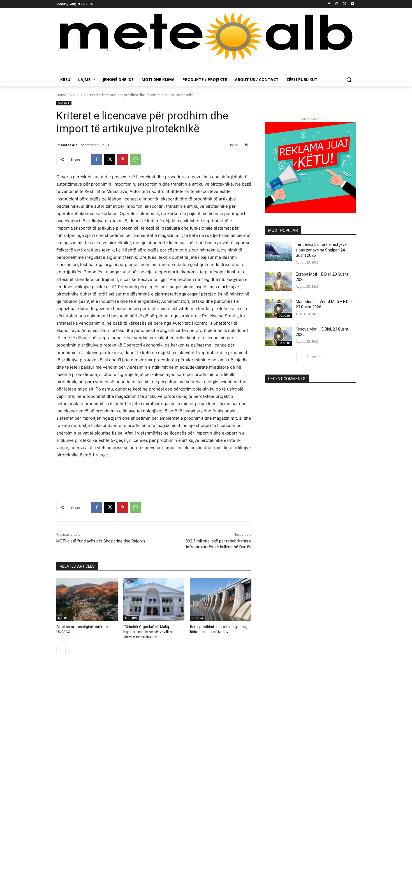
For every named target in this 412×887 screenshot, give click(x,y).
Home (61, 95)
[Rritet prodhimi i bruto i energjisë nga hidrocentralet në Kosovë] (220, 599)
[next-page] (68, 650)
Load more (308, 356)
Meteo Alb (69, 145)
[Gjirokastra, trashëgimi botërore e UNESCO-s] (87, 599)
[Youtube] (352, 4)
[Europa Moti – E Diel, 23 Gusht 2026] (278, 281)
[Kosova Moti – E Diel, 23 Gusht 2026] (278, 336)
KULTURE (131, 618)
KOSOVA (197, 618)
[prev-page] (59, 650)
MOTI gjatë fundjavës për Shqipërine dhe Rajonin (100, 541)
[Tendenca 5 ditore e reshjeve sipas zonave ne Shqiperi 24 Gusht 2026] (278, 251)
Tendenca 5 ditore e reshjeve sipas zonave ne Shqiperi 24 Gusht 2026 (321, 250)
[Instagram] (337, 4)
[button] (349, 79)
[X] (344, 4)
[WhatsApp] (135, 159)
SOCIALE (76, 95)
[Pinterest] (122, 159)
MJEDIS (63, 618)
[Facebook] (329, 4)
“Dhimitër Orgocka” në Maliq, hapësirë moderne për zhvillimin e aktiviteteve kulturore (150, 632)
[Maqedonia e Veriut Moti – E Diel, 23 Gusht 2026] (278, 308)
